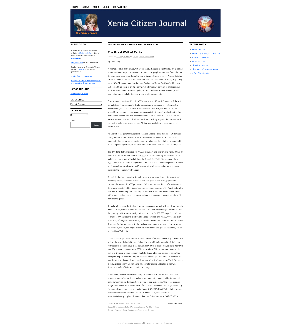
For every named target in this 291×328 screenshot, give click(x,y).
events (121, 303)
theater (132, 303)
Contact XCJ (120, 6)
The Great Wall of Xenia (125, 52)
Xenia (138, 303)
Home (75, 6)
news (127, 303)
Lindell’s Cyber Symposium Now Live (206, 53)
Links (106, 6)
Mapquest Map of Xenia (79, 93)
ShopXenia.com (77, 62)
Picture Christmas (198, 49)
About (85, 6)
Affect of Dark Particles (200, 73)
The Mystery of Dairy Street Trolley (205, 69)
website (81, 69)
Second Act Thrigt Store (149, 306)
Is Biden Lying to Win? (200, 57)
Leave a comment (146, 56)
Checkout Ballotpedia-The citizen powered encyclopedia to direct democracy (86, 81)
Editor (135, 56)
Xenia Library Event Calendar (82, 76)
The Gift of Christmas (200, 65)
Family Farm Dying (199, 61)
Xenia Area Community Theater (141, 310)
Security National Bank (117, 310)
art (117, 303)
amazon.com (75, 58)
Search (72, 120)
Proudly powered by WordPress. (130, 323)
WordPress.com (166, 323)
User (96, 6)
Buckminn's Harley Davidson (126, 306)
